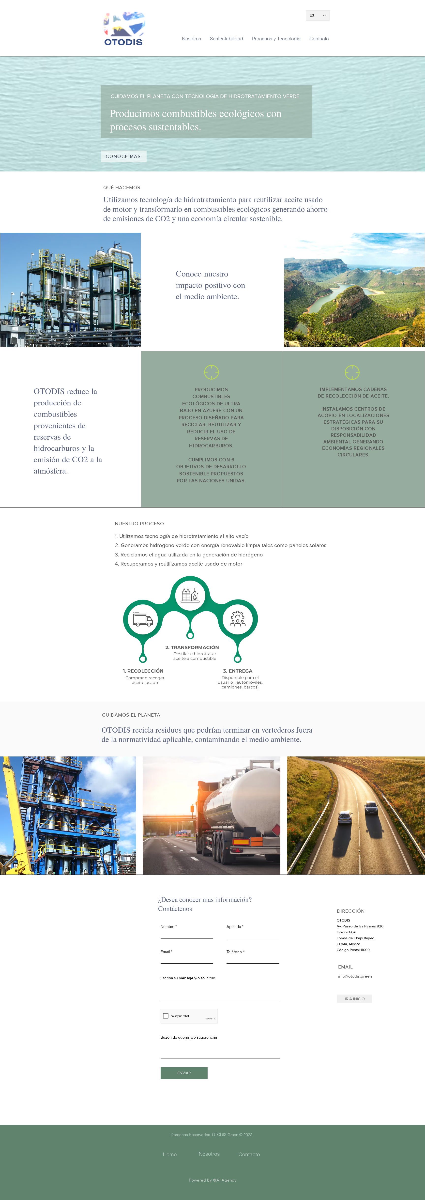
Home (170, 1154)
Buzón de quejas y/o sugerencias (189, 1037)
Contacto (249, 1154)
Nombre (167, 927)
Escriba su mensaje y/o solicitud (188, 978)
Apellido (234, 927)
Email (165, 952)
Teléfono (234, 952)
